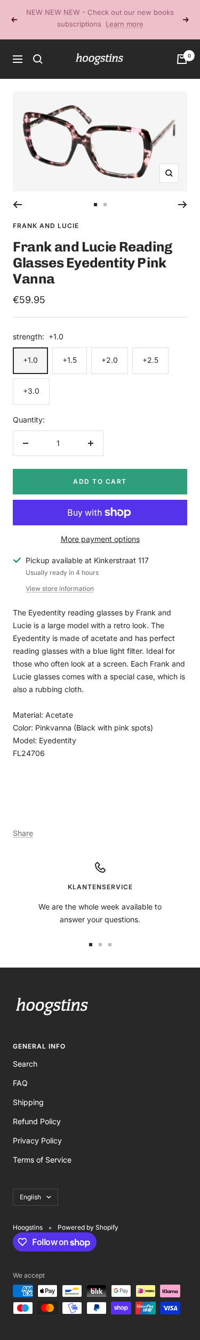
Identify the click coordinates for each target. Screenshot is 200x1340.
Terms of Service (42, 1147)
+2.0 (109, 348)
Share (23, 821)
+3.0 (31, 379)
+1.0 (30, 348)
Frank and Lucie (46, 214)
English (30, 1185)
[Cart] (182, 47)
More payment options (100, 527)
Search (25, 1052)
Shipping (28, 1090)
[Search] (38, 47)
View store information (60, 577)
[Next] (182, 193)
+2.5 (150, 348)
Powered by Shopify (88, 1216)
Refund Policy (37, 1109)
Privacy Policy (37, 1128)
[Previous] (17, 193)
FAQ (20, 1071)
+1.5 (69, 348)
